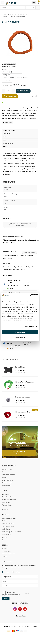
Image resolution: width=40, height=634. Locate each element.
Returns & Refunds (7, 480)
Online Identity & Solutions (29, 626)
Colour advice (6, 502)
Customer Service (7, 469)
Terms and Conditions (8, 554)
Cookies (4, 556)
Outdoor (4, 521)
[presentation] (3, 43)
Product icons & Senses (9, 499)
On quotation (11, 96)
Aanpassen (19, 337)
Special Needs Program (9, 497)
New (3, 540)
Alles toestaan (20, 332)
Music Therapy (6, 529)
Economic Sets (6, 534)
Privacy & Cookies (7, 551)
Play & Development (8, 526)
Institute (17, 572)
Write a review (30, 252)
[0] (38, 3)
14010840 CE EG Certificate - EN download (20, 224)
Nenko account (6, 485)
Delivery (4, 477)
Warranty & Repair (7, 483)
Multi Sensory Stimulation (9, 518)
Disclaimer (5, 548)
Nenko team (5, 494)
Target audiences (7, 505)
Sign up (5, 598)
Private (7, 572)
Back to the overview (12, 22)
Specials (4, 537)
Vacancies (5, 509)
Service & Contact (7, 472)
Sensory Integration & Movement (11, 532)
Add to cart (24, 91)
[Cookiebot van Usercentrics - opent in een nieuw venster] (30, 295)
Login (34, 2)
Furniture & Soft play (8, 523)
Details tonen (29, 326)
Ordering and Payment (8, 474)
